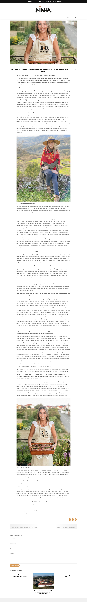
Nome (13, 538)
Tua (37, 17)
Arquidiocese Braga (57, 1)
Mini (42, 17)
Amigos (53, 17)
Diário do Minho (28, 1)
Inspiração (25, 17)
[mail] (76, 519)
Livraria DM (48, 1)
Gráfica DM (41, 1)
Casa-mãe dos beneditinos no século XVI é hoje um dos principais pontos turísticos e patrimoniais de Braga (43, 592)
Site (10, 548)
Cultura (18, 17)
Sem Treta (43, 67)
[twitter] (73, 519)
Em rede (47, 17)
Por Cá (32, 17)
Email (13, 543)
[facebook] (70, 519)
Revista (12, 17)
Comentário (12, 553)
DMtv (35, 1)
